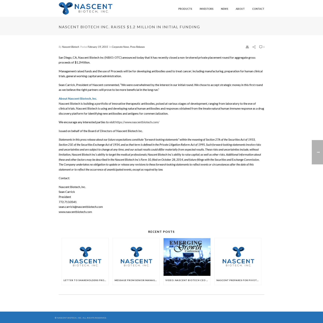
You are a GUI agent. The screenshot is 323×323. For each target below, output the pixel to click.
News (224, 8)
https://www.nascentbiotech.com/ (137, 122)
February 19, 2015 (98, 46)
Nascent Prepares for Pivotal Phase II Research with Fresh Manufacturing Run (239, 280)
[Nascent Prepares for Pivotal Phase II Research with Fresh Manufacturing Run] (238, 257)
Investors (206, 8)
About (240, 8)
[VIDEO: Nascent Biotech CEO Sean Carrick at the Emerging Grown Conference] (187, 257)
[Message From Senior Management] (136, 257)
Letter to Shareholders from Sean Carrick (86, 280)
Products (185, 8)
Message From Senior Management (137, 280)
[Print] (247, 46)
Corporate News (120, 46)
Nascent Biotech (70, 46)
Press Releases (137, 46)
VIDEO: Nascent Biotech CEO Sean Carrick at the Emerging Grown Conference (187, 280)
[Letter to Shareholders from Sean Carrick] (85, 257)
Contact (258, 8)
